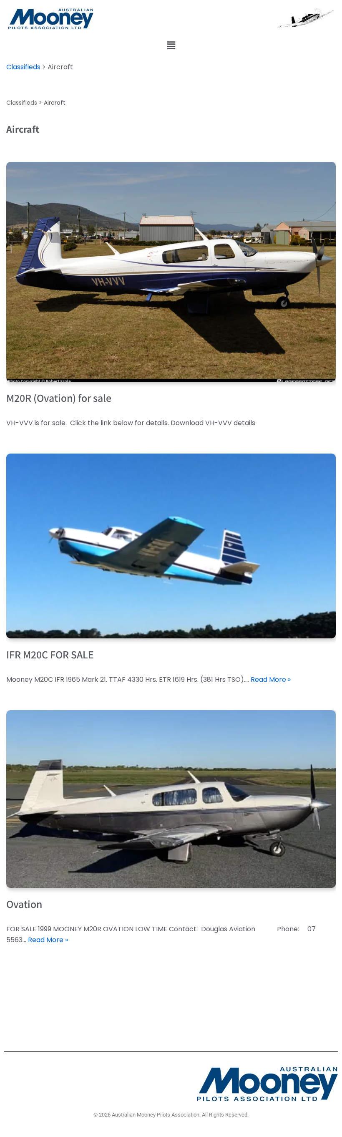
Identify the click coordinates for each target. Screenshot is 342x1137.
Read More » (271, 679)
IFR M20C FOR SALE (50, 654)
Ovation (24, 904)
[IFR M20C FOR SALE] (171, 546)
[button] (171, 45)
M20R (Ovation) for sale (58, 398)
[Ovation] (171, 799)
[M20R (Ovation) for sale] (171, 272)
